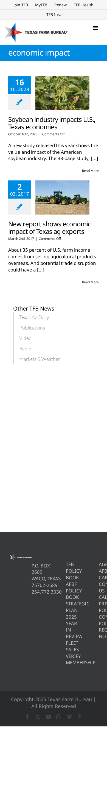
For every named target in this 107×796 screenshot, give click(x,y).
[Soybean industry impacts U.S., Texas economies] (62, 93)
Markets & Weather (39, 359)
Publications (32, 328)
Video (25, 338)
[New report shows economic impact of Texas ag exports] (62, 197)
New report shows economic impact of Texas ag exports (49, 227)
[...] (94, 158)
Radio (25, 348)
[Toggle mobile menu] (96, 28)
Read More (90, 170)
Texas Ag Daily (34, 317)
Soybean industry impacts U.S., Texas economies (51, 123)
